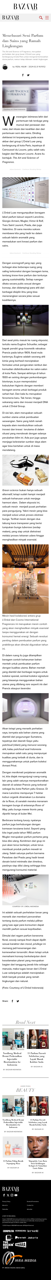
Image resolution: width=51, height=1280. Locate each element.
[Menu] (47, 17)
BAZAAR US (38, 1067)
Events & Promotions (33, 1201)
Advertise (29, 1209)
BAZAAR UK (39, 1173)
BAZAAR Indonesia (13, 1070)
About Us (5, 1205)
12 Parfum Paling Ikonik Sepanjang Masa (13, 1162)
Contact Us (30, 1205)
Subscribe (5, 1209)
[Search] (41, 17)
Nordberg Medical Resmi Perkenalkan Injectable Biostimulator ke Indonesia (12, 1059)
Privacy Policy (6, 1201)
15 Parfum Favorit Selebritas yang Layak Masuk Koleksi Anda (36, 1057)
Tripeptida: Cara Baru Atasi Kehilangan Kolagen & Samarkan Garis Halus (38, 1164)
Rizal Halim (21, 67)
